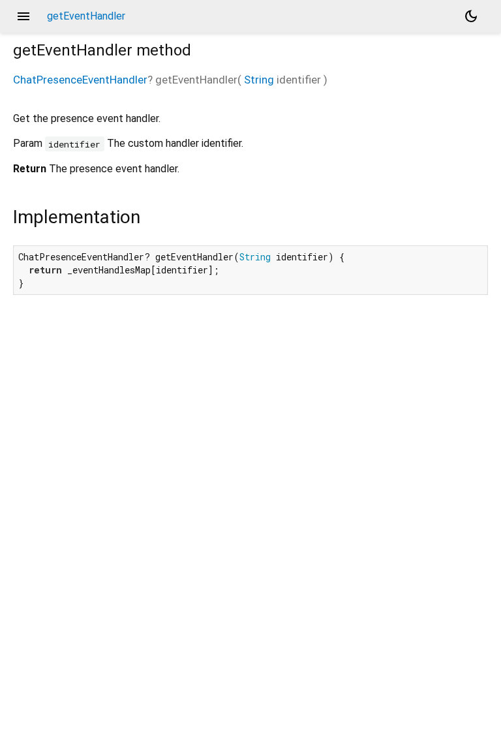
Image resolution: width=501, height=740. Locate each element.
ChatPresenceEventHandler (80, 79)
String (259, 79)
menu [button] (23, 16)
